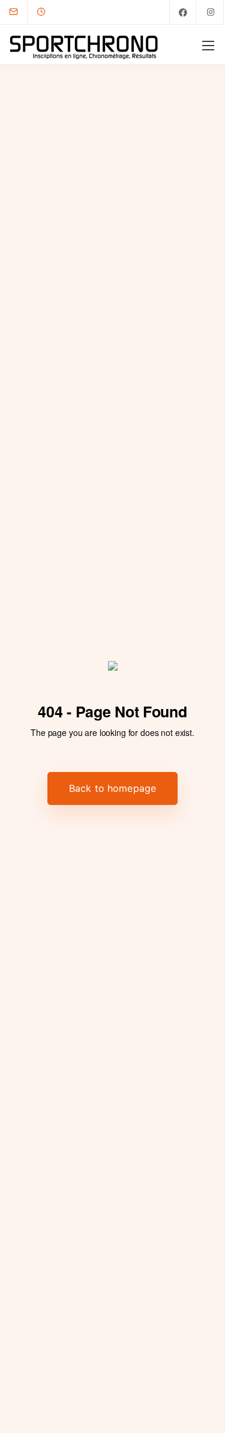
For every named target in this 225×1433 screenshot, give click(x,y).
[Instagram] (210, 12)
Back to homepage (113, 788)
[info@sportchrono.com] (21, 12)
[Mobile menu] (208, 45)
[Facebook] (183, 12)
